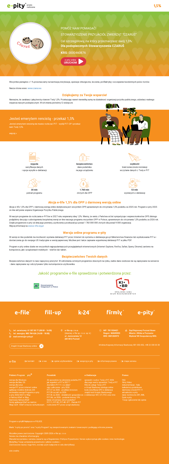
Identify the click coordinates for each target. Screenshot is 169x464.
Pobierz (20, 374)
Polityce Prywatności (69, 439)
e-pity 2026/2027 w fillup (19, 395)
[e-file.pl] (22, 312)
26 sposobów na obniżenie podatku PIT (64, 380)
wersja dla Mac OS (17, 382)
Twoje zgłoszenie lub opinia (134, 400)
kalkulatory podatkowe (132, 387)
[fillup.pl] (53, 312)
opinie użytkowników (63, 361)
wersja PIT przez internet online (23, 387)
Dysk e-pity (127, 397)
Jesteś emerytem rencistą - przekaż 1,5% (41, 119)
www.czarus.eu (34, 88)
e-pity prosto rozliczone (21, 5)
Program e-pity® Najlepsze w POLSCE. (26, 421)
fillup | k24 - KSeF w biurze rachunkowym (26, 405)
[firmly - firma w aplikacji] (115, 312)
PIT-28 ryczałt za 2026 (56, 392)
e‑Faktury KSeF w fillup (19, 397)
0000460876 (73, 53)
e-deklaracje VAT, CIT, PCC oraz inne (99, 395)
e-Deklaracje (90, 375)
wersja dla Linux (16, 385)
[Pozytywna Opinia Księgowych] (45, 286)
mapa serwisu (130, 361)
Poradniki (51, 375)
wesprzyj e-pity (86, 361)
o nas (44, 361)
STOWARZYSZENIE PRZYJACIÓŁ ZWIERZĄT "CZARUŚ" (99, 34)
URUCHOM (70, 61)
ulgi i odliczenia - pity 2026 (58, 387)
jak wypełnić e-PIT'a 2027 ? (58, 382)
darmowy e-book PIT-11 (132, 390)
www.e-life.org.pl (36, 226)
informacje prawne (108, 361)
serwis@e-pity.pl (25, 337)
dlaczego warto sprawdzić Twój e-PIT (101, 382)
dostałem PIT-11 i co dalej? (58, 385)
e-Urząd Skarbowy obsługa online (98, 387)
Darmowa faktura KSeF (19, 400)
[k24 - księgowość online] (84, 312)
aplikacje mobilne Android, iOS (22, 390)
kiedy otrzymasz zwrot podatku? (61, 400)
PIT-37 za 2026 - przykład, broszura (62, 390)
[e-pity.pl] (146, 312)
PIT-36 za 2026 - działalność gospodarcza (65, 395)
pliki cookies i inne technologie (111, 439)
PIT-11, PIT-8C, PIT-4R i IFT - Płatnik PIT (64, 402)
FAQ (123, 380)
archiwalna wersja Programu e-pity (24, 392)
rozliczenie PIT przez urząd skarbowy (63, 405)
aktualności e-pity (130, 392)
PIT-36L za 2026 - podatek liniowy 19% (63, 397)
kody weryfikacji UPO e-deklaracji (98, 390)
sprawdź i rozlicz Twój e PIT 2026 (99, 380)
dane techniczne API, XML (133, 395)
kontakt (31, 361)
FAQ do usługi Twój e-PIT (95, 385)
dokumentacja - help (131, 385)
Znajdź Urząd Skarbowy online (24, 346)
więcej (12, 133)
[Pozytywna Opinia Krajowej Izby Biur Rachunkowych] (123, 286)
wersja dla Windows (17, 380)
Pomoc (125, 375)
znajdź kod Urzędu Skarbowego (98, 392)
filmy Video (127, 382)
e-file (12, 361)
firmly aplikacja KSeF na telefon (22, 402)
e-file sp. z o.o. (60, 433)
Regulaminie (53, 439)
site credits (14, 451)
